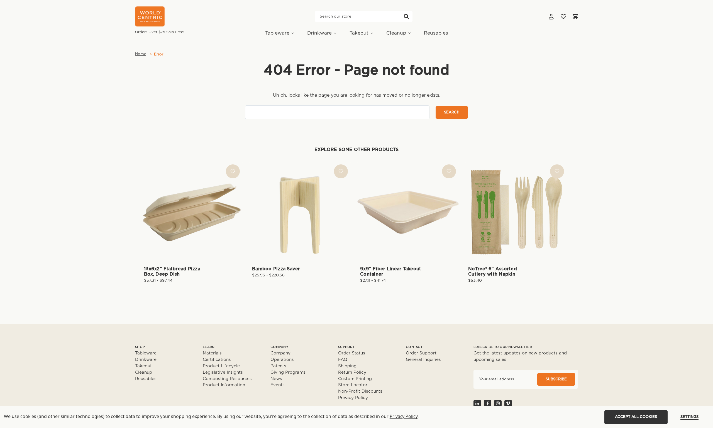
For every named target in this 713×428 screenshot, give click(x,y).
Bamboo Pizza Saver (276, 269)
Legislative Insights (223, 372)
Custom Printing (355, 379)
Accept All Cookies (636, 417)
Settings (689, 417)
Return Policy (352, 372)
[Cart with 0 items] (575, 16)
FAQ (342, 360)
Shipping (347, 366)
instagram (498, 403)
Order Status (351, 353)
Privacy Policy (353, 398)
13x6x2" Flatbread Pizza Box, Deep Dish (172, 271)
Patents (278, 366)
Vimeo (508, 403)
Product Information (224, 385)
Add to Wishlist (233, 171)
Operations (282, 360)
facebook (487, 403)
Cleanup (396, 33)
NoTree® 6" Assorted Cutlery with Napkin (492, 271)
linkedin (477, 403)
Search (406, 16)
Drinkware (319, 33)
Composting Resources (227, 379)
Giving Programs (288, 372)
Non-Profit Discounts (360, 391)
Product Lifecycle (221, 366)
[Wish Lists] (563, 16)
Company (280, 353)
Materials (212, 353)
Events (277, 385)
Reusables (436, 33)
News (276, 379)
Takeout (359, 33)
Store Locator (352, 385)
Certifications (217, 360)
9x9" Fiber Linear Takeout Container (390, 271)
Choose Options (192, 221)
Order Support (421, 353)
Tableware (277, 33)
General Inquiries (423, 360)
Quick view (192, 203)
